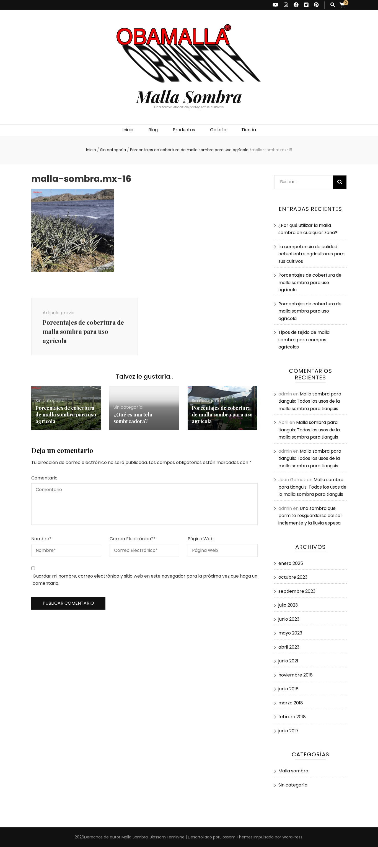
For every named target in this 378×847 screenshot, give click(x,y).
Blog (153, 130)
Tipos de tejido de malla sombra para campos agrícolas (304, 339)
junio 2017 (288, 731)
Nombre (41, 539)
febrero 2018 (292, 717)
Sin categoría (113, 150)
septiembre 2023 (296, 591)
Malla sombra (293, 771)
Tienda (248, 130)
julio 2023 (288, 605)
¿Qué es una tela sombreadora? (132, 417)
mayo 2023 (290, 633)
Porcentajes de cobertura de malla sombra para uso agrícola (65, 414)
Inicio (127, 130)
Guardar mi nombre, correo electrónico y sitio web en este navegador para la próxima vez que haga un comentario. (145, 580)
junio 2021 (288, 661)
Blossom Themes (236, 837)
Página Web (201, 539)
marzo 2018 (290, 703)
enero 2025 (290, 563)
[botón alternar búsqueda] (332, 5)
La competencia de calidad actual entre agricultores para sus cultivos (311, 253)
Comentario (44, 478)
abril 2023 (288, 647)
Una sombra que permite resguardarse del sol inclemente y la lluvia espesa (309, 515)
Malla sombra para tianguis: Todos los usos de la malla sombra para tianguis (309, 401)
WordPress (292, 837)
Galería (218, 130)
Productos (184, 130)
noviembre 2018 (295, 675)
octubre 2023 (292, 577)
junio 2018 (288, 689)
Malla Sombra (189, 96)
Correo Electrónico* (133, 539)
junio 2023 (288, 619)
